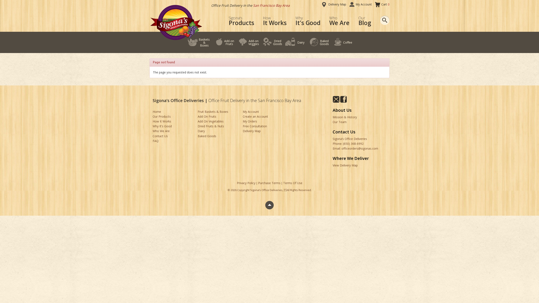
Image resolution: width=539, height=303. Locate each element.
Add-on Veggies (253, 42)
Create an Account (255, 116)
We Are (339, 21)
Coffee (347, 42)
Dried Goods (277, 42)
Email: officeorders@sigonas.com (355, 148)
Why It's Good (162, 126)
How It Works (162, 121)
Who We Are (161, 131)
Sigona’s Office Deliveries (350, 139)
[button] (385, 20)
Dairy (300, 42)
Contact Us (160, 136)
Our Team (340, 122)
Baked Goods (324, 42)
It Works (275, 21)
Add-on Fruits (229, 42)
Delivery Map (337, 4)
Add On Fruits (207, 116)
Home (157, 112)
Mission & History (345, 117)
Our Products (162, 116)
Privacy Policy (246, 183)
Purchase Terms (269, 183)
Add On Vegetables (211, 121)
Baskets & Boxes (204, 42)
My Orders (250, 121)
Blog (364, 21)
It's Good (307, 21)
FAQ (156, 141)
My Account (364, 4)
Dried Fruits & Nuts (211, 126)
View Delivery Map (345, 165)
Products (241, 21)
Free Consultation (255, 126)
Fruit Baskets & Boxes (213, 112)
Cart (385, 4)
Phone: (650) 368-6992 (348, 144)
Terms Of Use (292, 183)
